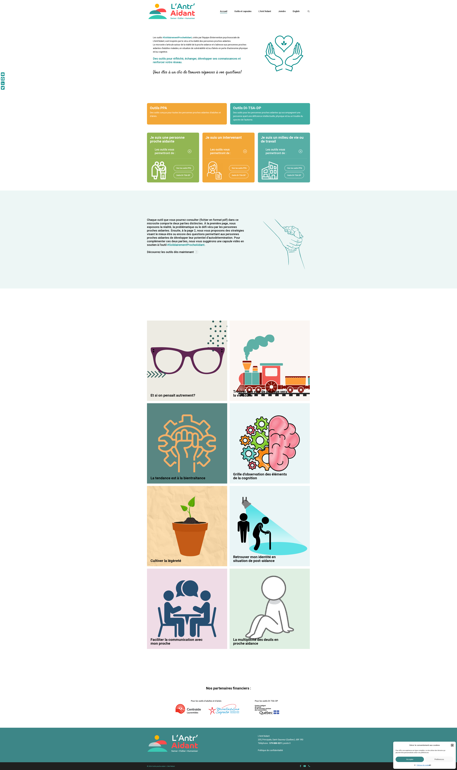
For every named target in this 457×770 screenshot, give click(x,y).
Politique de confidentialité (270, 750)
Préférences (439, 759)
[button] (452, 745)
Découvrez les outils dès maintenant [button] (170, 252)
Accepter (409, 759)
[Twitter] (2, 88)
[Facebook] (2, 78)
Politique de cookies (423, 765)
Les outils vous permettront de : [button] (165, 151)
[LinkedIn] (2, 83)
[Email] (2, 74)
